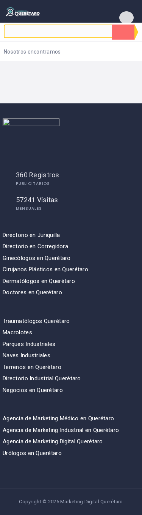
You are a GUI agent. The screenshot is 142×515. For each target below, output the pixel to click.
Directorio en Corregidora (35, 246)
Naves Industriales (26, 355)
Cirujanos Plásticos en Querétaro (45, 269)
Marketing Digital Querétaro (91, 501)
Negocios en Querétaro (33, 390)
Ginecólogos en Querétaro (37, 258)
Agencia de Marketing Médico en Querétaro (58, 418)
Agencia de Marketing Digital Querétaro (53, 441)
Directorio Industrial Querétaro (42, 378)
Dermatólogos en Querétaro (39, 281)
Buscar (123, 32)
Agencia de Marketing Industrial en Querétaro (61, 430)
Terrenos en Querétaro (32, 367)
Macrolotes (17, 332)
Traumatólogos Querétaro (36, 321)
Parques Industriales (29, 344)
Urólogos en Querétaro (32, 453)
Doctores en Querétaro (32, 292)
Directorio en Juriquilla (31, 235)
